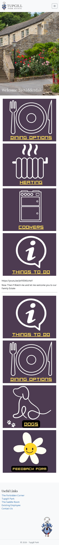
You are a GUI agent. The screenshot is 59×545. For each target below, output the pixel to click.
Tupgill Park (8, 498)
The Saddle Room (10, 501)
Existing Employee (11, 505)
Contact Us (7, 508)
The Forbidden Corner (13, 495)
